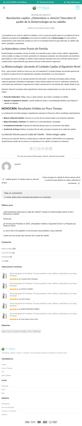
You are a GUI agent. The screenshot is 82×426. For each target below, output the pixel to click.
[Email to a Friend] (43, 148)
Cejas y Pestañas (7, 368)
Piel (30, 331)
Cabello (4, 364)
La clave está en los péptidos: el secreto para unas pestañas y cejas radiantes (32, 231)
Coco (9, 331)
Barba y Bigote (6, 375)
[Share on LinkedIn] (50, 148)
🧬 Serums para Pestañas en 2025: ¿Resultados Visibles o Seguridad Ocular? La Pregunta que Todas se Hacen (39, 225)
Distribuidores (6, 404)
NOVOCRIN (9, 108)
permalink (61, 156)
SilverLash (7, 219)
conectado (25, 197)
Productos (47, 15)
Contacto (4, 414)
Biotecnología (36, 15)
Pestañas (23, 331)
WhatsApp (5, 386)
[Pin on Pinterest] (47, 148)
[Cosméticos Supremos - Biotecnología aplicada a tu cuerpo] (41, 8)
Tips (3, 261)
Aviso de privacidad (8, 407)
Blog (3, 393)
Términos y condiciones (9, 411)
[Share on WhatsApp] (31, 148)
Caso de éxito (7, 253)
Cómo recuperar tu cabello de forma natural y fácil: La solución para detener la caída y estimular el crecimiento (61, 180)
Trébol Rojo (36, 331)
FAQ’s (3, 389)
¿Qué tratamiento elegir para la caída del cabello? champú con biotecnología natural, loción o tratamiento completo (38, 213)
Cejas (4, 331)
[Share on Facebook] (35, 148)
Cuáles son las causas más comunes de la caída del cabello (26, 236)
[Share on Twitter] (39, 148)
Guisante (16, 331)
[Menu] (4, 8)
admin (52, 28)
